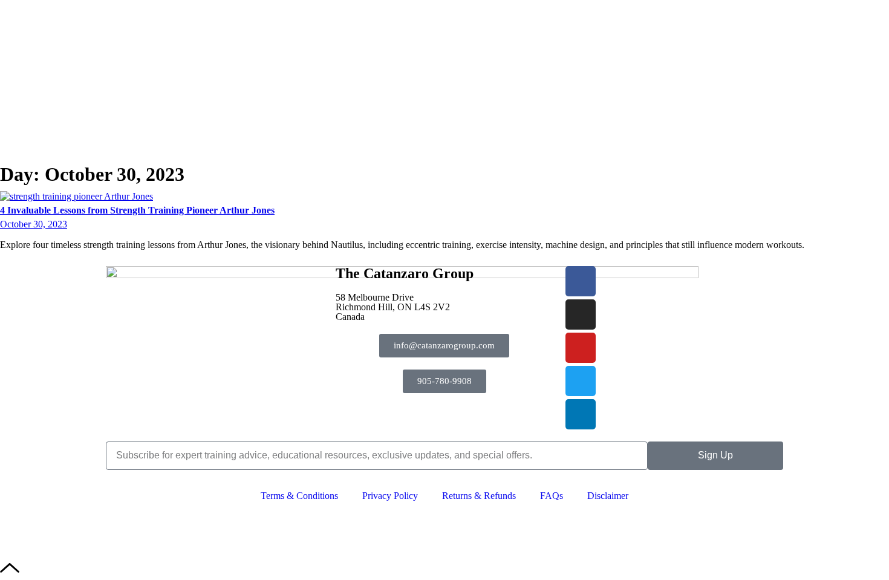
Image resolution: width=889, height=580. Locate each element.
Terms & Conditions (299, 495)
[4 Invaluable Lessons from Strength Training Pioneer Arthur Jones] (76, 196)
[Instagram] (580, 314)
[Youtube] (580, 348)
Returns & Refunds (479, 495)
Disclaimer (607, 495)
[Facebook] (580, 281)
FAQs (551, 495)
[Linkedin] (580, 414)
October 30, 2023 (33, 224)
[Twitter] (580, 381)
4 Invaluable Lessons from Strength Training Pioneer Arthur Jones (137, 210)
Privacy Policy (390, 495)
